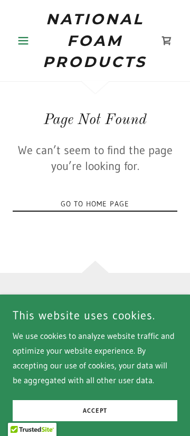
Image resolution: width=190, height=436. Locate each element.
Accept (95, 411)
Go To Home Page (95, 203)
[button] (25, 40)
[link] (95, 40)
